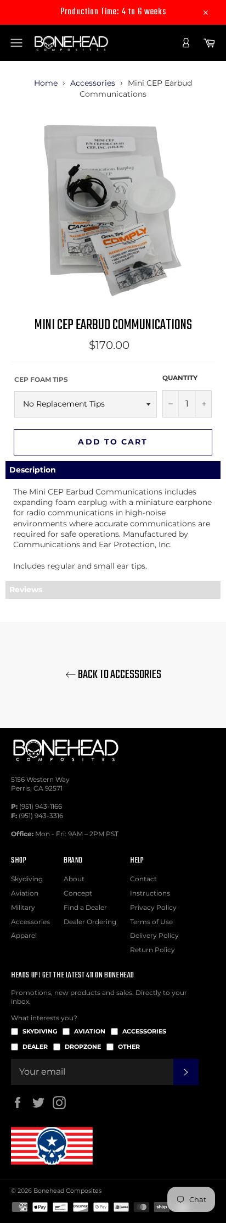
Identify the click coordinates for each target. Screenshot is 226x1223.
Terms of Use (151, 922)
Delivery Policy (154, 935)
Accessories (92, 83)
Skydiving (27, 879)
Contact (143, 879)
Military (23, 907)
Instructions (150, 893)
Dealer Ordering (90, 922)
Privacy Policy (153, 907)
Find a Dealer (85, 907)
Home (46, 83)
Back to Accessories (118, 675)
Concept (78, 893)
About (74, 879)
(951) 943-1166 (40, 806)
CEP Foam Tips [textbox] (41, 379)
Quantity (179, 378)
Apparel (24, 935)
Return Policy (152, 950)
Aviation (24, 893)
